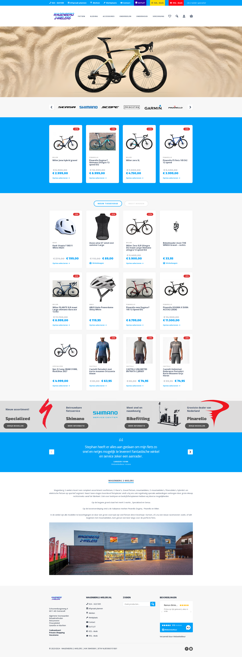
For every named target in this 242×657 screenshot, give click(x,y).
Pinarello (93, 157)
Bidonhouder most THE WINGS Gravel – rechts (174, 244)
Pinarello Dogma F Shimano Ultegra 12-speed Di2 (99, 162)
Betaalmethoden (56, 618)
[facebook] (187, 649)
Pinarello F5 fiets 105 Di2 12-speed (175, 161)
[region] (121, 61)
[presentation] (51, 107)
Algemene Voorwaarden (59, 616)
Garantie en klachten (57, 625)
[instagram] (191, 649)
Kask (55, 243)
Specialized (58, 366)
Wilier (55, 157)
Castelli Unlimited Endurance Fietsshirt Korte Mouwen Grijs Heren (173, 372)
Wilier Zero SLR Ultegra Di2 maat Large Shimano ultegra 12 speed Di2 (138, 247)
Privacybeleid (54, 623)
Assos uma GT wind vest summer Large (101, 244)
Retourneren (54, 620)
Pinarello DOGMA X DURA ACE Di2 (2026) (175, 308)
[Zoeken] (152, 604)
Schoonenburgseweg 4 (58, 608)
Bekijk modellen (15, 426)
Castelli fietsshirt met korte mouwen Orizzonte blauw (102, 371)
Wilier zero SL (133, 160)
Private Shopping (57, 632)
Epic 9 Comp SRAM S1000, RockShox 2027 (65, 370)
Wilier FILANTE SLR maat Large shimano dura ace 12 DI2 (65, 309)
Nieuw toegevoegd (108, 203)
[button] (177, 16)
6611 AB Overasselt (57, 611)
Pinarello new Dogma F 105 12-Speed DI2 (137, 308)
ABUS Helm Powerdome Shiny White (101, 308)
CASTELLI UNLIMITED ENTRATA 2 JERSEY (136, 370)
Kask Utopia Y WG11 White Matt (63, 246)
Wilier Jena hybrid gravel (64, 160)
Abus (91, 304)
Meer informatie (76, 426)
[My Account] (184, 16)
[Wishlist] (169, 16)
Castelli (93, 366)
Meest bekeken (136, 203)
